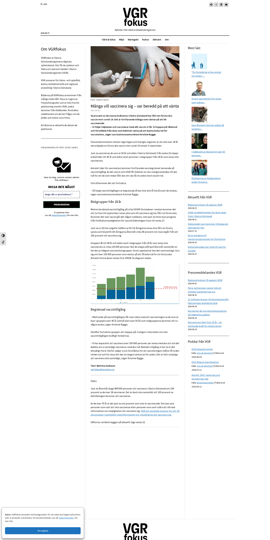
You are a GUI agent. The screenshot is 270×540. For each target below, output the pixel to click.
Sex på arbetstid (204, 353)
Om (167, 39)
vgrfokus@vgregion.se (103, 369)
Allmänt (157, 39)
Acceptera (43, 530)
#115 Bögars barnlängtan (205, 362)
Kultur (145, 39)
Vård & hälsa (108, 39)
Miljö (121, 39)
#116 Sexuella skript (202, 349)
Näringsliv (133, 39)
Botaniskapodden (205, 382)
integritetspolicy (66, 517)
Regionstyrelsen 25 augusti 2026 (205, 204)
